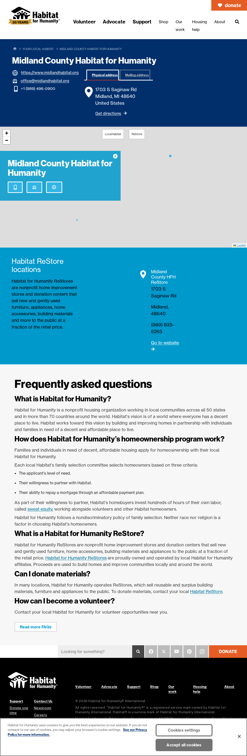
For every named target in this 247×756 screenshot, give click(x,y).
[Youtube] (177, 651)
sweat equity (39, 509)
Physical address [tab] (105, 75)
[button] (170, 155)
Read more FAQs (36, 626)
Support (133, 687)
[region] (123, 737)
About (229, 687)
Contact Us (43, 701)
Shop (154, 687)
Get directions (108, 113)
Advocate (109, 687)
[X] (164, 651)
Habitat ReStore (206, 591)
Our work (172, 689)
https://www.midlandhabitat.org (50, 72)
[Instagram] (202, 651)
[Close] (239, 736)
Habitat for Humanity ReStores (76, 557)
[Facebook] (151, 651)
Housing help (200, 689)
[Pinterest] (189, 651)
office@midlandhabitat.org (45, 80)
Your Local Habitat (38, 49)
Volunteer (83, 687)
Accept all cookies (183, 744)
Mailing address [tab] (137, 75)
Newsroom (42, 708)
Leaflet (241, 245)
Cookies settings (184, 730)
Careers (40, 715)
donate (233, 5)
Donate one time (19, 710)
